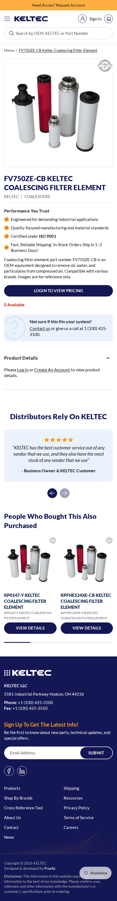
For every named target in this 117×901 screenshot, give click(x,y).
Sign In (95, 18)
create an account (52, 369)
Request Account (70, 5)
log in (23, 369)
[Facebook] (9, 771)
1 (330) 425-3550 (31, 708)
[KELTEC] (31, 19)
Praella (49, 868)
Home (9, 50)
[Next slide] (65, 493)
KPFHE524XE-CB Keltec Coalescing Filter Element (86, 601)
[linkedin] (22, 771)
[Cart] (108, 18)
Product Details (21, 358)
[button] (7, 19)
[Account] (82, 18)
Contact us (40, 328)
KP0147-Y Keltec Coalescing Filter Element (25, 601)
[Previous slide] (52, 493)
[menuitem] (82, 18)
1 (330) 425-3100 (36, 702)
